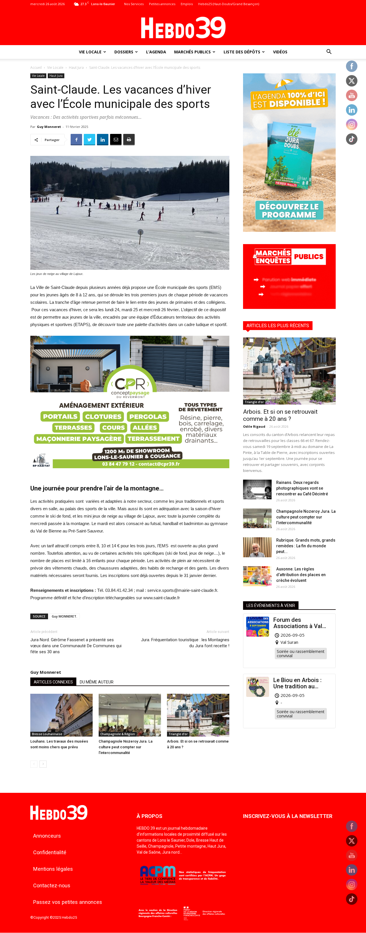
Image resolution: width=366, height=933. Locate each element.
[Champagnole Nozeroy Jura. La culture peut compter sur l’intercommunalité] (130, 715)
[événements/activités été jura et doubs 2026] (289, 230)
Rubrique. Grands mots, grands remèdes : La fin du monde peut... (305, 546)
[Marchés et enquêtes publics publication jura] (289, 307)
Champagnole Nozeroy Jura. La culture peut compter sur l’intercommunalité (125, 747)
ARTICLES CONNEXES (53, 682)
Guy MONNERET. (64, 616)
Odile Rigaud (254, 426)
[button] (329, 52)
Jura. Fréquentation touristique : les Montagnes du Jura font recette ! (185, 642)
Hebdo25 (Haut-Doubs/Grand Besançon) (228, 4)
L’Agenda (156, 52)
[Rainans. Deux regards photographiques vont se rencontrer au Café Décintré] (257, 489)
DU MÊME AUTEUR (97, 682)
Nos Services (134, 4)
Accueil (36, 67)
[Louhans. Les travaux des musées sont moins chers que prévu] (61, 715)
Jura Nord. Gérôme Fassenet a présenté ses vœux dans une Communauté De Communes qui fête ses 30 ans (76, 645)
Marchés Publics (192, 52)
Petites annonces (162, 4)
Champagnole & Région (117, 734)
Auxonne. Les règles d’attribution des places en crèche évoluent (301, 575)
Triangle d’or (178, 734)
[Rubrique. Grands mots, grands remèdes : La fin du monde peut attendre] (257, 547)
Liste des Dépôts (242, 52)
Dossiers (123, 52)
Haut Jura (76, 67)
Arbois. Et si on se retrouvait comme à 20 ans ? (280, 415)
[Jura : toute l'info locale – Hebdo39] (183, 27)
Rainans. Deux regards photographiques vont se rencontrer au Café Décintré (302, 488)
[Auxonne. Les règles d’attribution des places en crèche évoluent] (257, 576)
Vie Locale (90, 52)
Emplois (187, 4)
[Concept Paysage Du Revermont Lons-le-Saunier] (129, 472)
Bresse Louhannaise (47, 734)
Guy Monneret (49, 126)
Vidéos (280, 52)
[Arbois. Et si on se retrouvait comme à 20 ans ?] (198, 715)
